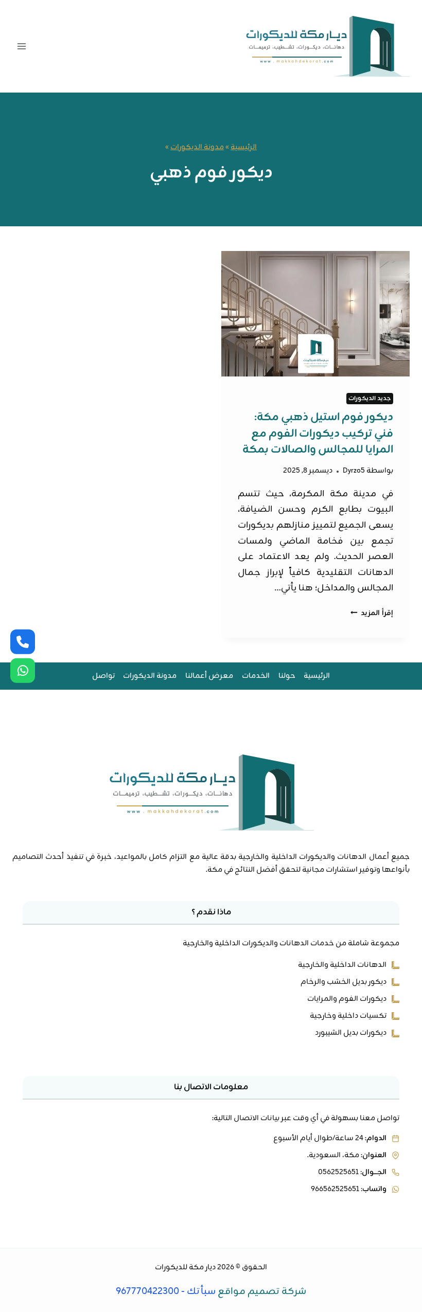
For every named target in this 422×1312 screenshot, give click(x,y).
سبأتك (201, 1291)
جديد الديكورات (369, 398)
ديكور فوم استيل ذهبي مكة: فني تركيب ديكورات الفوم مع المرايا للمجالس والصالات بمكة (317, 433)
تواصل (103, 676)
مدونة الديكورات (197, 147)
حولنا (286, 676)
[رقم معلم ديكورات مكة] (22, 641)
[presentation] (315, 313)
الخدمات (256, 676)
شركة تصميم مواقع (262, 1291)
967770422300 (147, 1291)
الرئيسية (244, 147)
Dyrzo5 (354, 471)
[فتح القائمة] (21, 46)
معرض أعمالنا (209, 676)
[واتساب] (22, 670)
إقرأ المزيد (371, 613)
